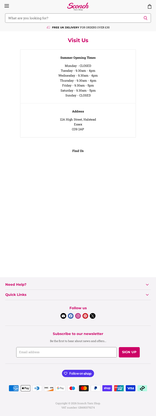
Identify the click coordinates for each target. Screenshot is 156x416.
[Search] (145, 18)
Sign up (129, 352)
